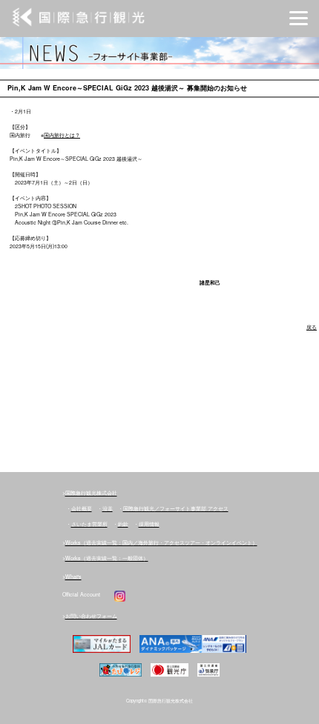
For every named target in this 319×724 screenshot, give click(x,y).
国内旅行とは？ (62, 135)
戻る (311, 327)
